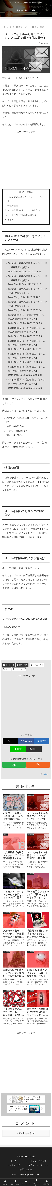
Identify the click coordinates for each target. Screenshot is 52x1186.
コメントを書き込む (26, 1133)
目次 (22, 191)
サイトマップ (14, 1165)
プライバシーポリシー (38, 1165)
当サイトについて (38, 1161)
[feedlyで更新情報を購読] (14, 765)
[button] (34, 749)
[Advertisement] (26, 160)
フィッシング (20, 669)
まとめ (11, 219)
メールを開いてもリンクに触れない (24, 210)
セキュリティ (38, 665)
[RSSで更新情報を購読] (38, 765)
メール (8, 669)
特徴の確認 (13, 205)
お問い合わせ (26, 1169)
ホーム (14, 1161)
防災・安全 (23, 665)
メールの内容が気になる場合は (22, 215)
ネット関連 (9, 665)
